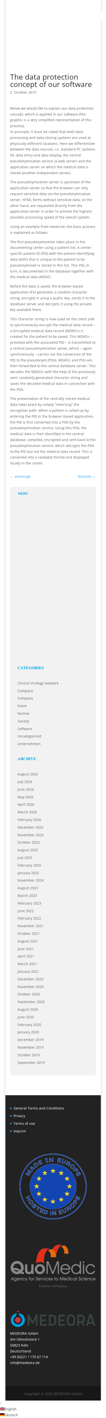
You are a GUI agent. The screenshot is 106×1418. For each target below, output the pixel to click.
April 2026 (26, 804)
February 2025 (29, 865)
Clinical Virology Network (38, 683)
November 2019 (31, 1047)
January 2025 (28, 873)
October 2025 (29, 842)
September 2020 (31, 1001)
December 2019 (30, 1039)
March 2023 (27, 895)
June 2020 (26, 1017)
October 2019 (29, 1055)
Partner (24, 713)
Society (23, 721)
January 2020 (28, 1032)
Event (22, 705)
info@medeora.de (25, 1362)
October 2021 (29, 933)
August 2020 (28, 1009)
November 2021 (31, 925)
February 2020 (29, 1024)
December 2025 (30, 827)
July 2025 (25, 857)
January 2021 (28, 971)
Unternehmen (29, 743)
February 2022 (29, 918)
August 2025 (28, 850)
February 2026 (29, 819)
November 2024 (31, 880)
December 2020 (30, 979)
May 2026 (25, 797)
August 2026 (28, 774)
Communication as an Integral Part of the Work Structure (46, 538)
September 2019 (31, 1062)
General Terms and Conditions (39, 1108)
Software (25, 728)
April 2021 (26, 956)
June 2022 (26, 910)
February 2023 (29, 903)
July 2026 (25, 781)
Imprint (20, 1131)
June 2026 (26, 789)
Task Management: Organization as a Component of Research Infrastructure (50, 626)
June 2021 (26, 948)
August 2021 (28, 941)
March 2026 (27, 812)
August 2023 (28, 888)
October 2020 (29, 994)
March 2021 (27, 963)
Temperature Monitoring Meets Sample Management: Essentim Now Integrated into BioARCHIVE (51, 582)
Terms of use (24, 1123)
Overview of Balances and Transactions (41, 497)
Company (25, 690)
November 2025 (31, 835)
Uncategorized (29, 736)
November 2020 (31, 986)
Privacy (19, 1115)
